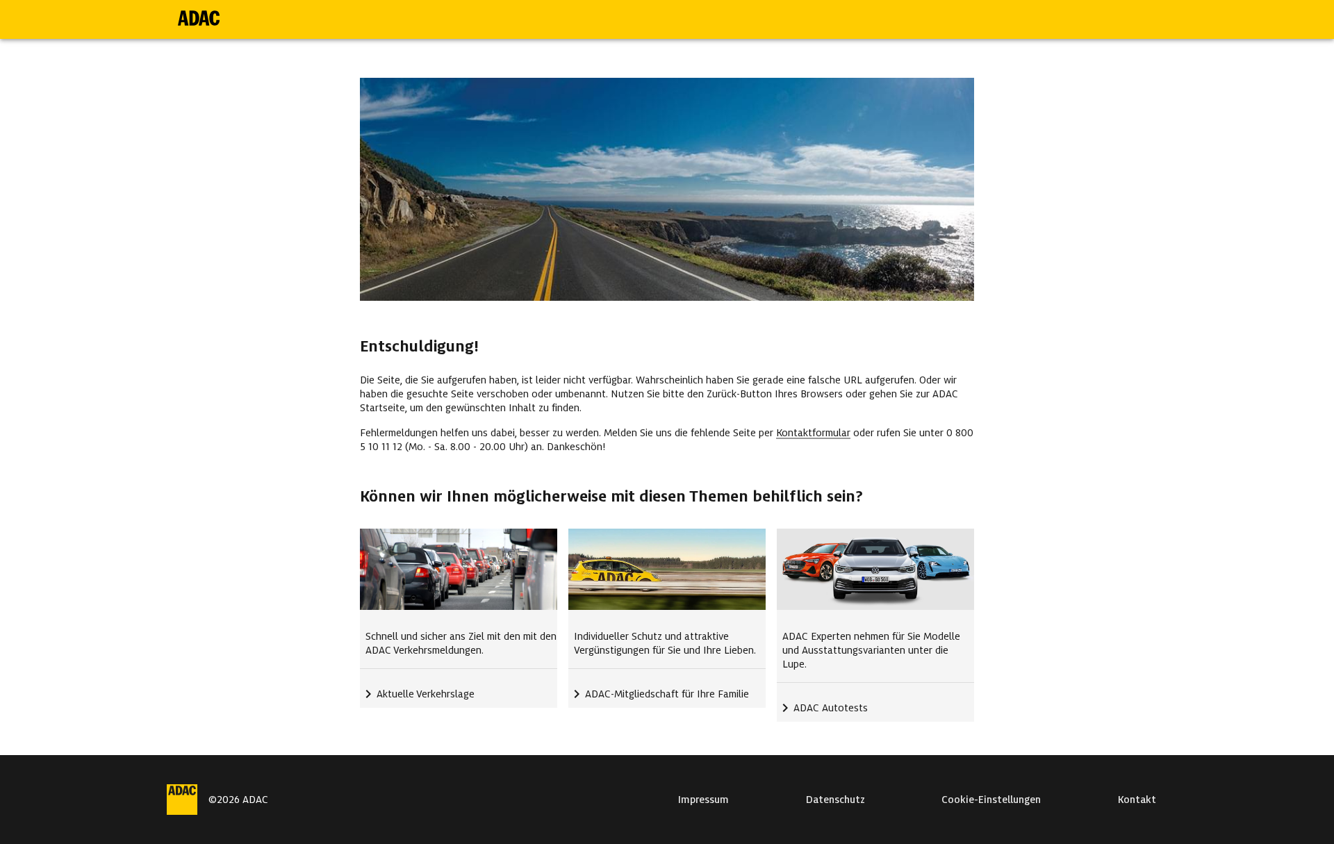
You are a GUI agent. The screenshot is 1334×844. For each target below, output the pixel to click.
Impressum (703, 799)
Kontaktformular (813, 433)
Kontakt (1137, 799)
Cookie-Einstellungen (991, 799)
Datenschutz (835, 799)
